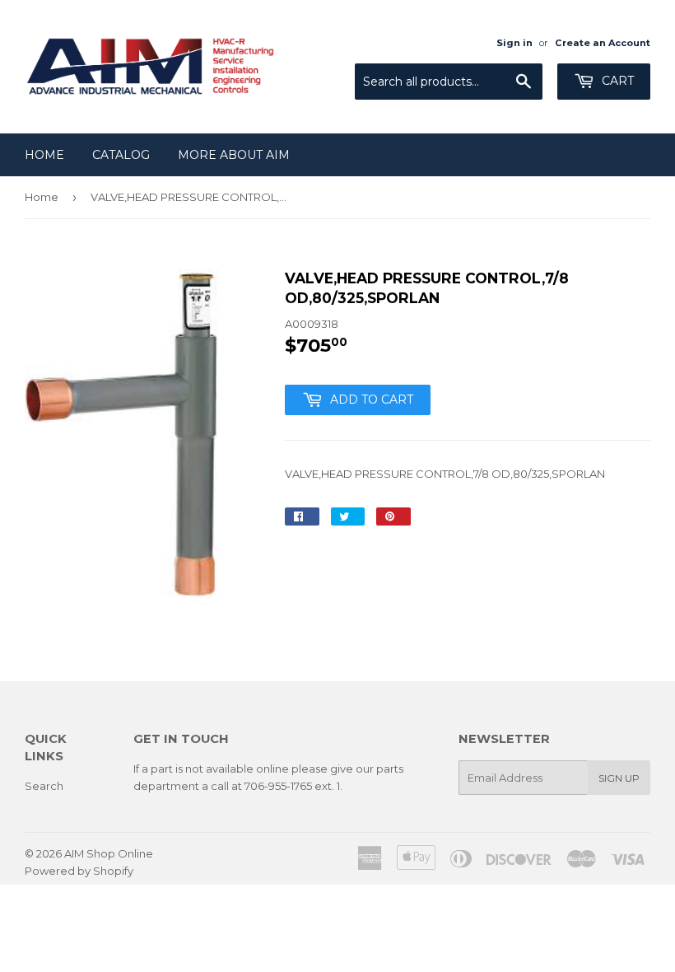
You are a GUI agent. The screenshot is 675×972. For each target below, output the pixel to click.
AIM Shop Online (108, 853)
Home (44, 154)
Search (44, 785)
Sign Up (619, 778)
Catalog (121, 154)
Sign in (514, 43)
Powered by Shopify (79, 870)
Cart (616, 80)
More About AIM (234, 154)
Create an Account (602, 43)
